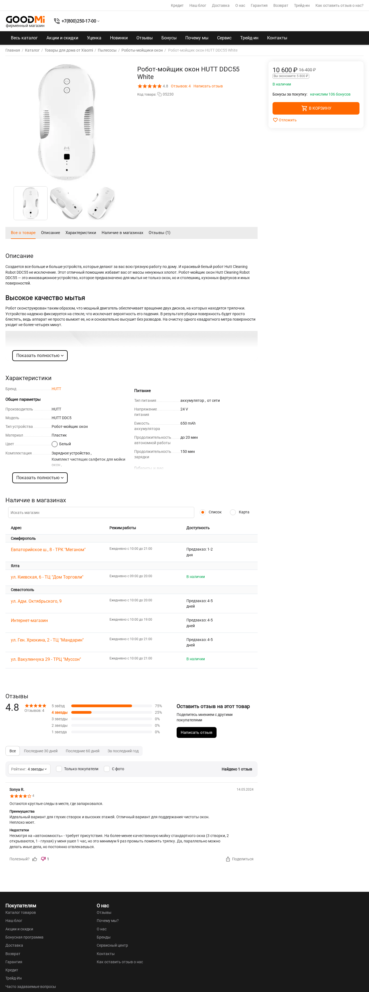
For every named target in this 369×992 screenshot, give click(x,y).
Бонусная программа (24, 937)
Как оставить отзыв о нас (120, 962)
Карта (243, 512)
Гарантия (259, 5)
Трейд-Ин (13, 978)
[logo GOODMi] (25, 21)
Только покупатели (81, 769)
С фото (118, 769)
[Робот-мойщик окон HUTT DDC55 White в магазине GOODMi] (66, 122)
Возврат (280, 5)
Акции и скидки (62, 37)
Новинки (119, 37)
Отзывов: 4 (181, 86)
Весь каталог (24, 37)
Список (215, 512)
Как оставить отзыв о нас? (339, 5)
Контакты (277, 37)
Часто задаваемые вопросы (30, 986)
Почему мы (196, 37)
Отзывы (144, 37)
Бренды (104, 937)
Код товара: (146, 94)
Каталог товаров (20, 912)
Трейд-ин (302, 5)
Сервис (224, 37)
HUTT (56, 389)
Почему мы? (108, 920)
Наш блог (197, 5)
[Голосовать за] (34, 859)
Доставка (221, 5)
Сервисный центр (112, 945)
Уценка (94, 37)
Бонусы (169, 37)
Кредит (177, 5)
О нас (240, 5)
